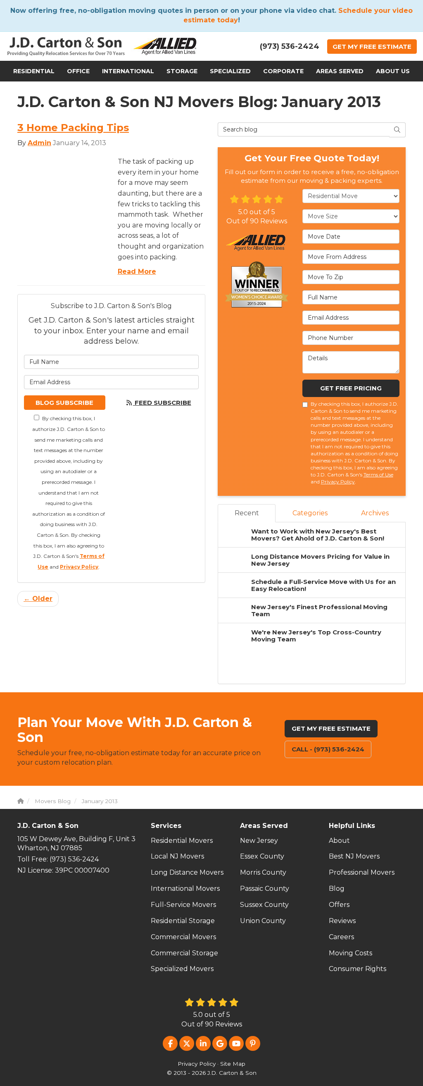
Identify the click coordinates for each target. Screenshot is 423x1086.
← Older (38, 599)
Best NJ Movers (354, 856)
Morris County (263, 872)
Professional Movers (361, 872)
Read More (137, 271)
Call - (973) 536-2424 (328, 749)
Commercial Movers (183, 937)
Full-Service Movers (183, 905)
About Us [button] (393, 71)
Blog (337, 888)
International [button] (128, 71)
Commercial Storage (184, 953)
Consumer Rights (357, 969)
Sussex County (264, 905)
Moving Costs (350, 953)
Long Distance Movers (187, 872)
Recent (247, 513)
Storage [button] (181, 71)
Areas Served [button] (340, 71)
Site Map (232, 1063)
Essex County (262, 856)
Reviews (342, 921)
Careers (341, 937)
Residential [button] (34, 71)
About (339, 840)
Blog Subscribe (64, 403)
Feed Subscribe (162, 403)
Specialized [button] (230, 71)
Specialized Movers (182, 969)
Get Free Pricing (351, 388)
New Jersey (259, 840)
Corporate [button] (283, 71)
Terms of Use (378, 474)
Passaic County (264, 888)
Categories (310, 513)
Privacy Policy (79, 567)
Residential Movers (182, 840)
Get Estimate (372, 46)
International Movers (185, 888)
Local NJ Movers (177, 856)
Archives (375, 513)
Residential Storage (183, 921)
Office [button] (78, 71)
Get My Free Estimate (331, 728)
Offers (339, 905)
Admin (39, 143)
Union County (263, 921)
